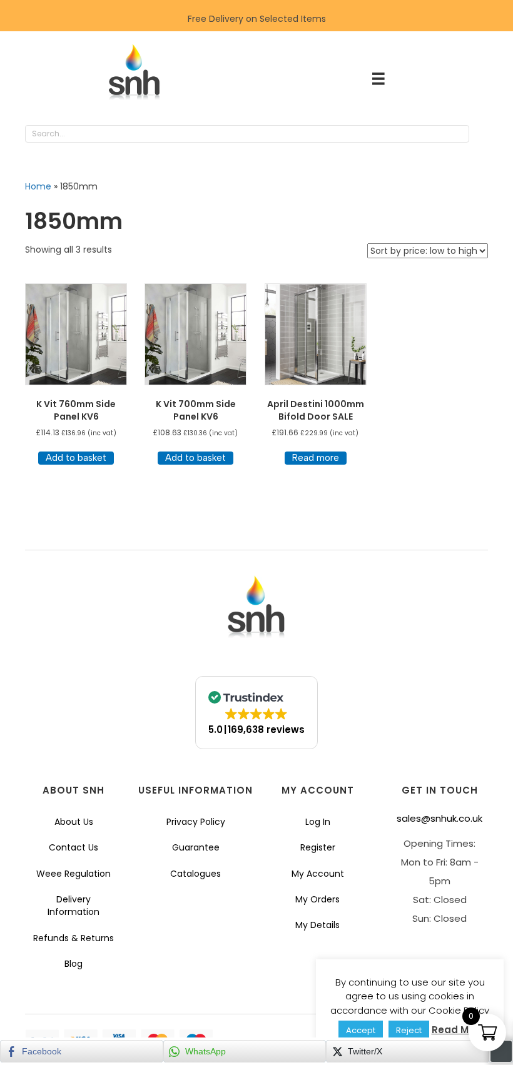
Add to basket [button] (76, 457)
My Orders (317, 899)
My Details (317, 925)
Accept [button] (360, 1030)
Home (38, 186)
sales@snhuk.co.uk (439, 818)
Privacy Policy (195, 821)
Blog (73, 963)
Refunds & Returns (73, 938)
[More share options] (501, 1051)
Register (317, 847)
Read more (315, 457)
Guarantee (196, 847)
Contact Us (73, 847)
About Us (73, 821)
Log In (317, 821)
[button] (481, 134)
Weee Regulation (73, 873)
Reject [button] (409, 1030)
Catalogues (195, 873)
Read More (458, 1029)
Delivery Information (73, 905)
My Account (318, 873)
